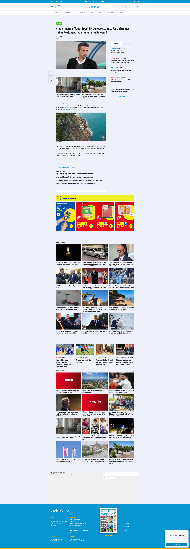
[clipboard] (51, 81)
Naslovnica (57, 12)
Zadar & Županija (80, 12)
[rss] (139, 1)
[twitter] (134, 1)
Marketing (95, 1)
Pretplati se (177, 544)
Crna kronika (111, 12)
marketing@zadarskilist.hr (80, 523)
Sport (91, 12)
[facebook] (130, 1)
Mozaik (133, 12)
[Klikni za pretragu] (138, 6)
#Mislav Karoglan (66, 167)
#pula (73, 167)
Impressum (103, 1)
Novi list (67, 109)
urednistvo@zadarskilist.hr (56, 539)
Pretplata (87, 1)
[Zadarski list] (95, 7)
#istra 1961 (58, 167)
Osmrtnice (123, 12)
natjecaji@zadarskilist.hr (76, 525)
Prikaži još (122, 96)
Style (100, 12)
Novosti (67, 12)
